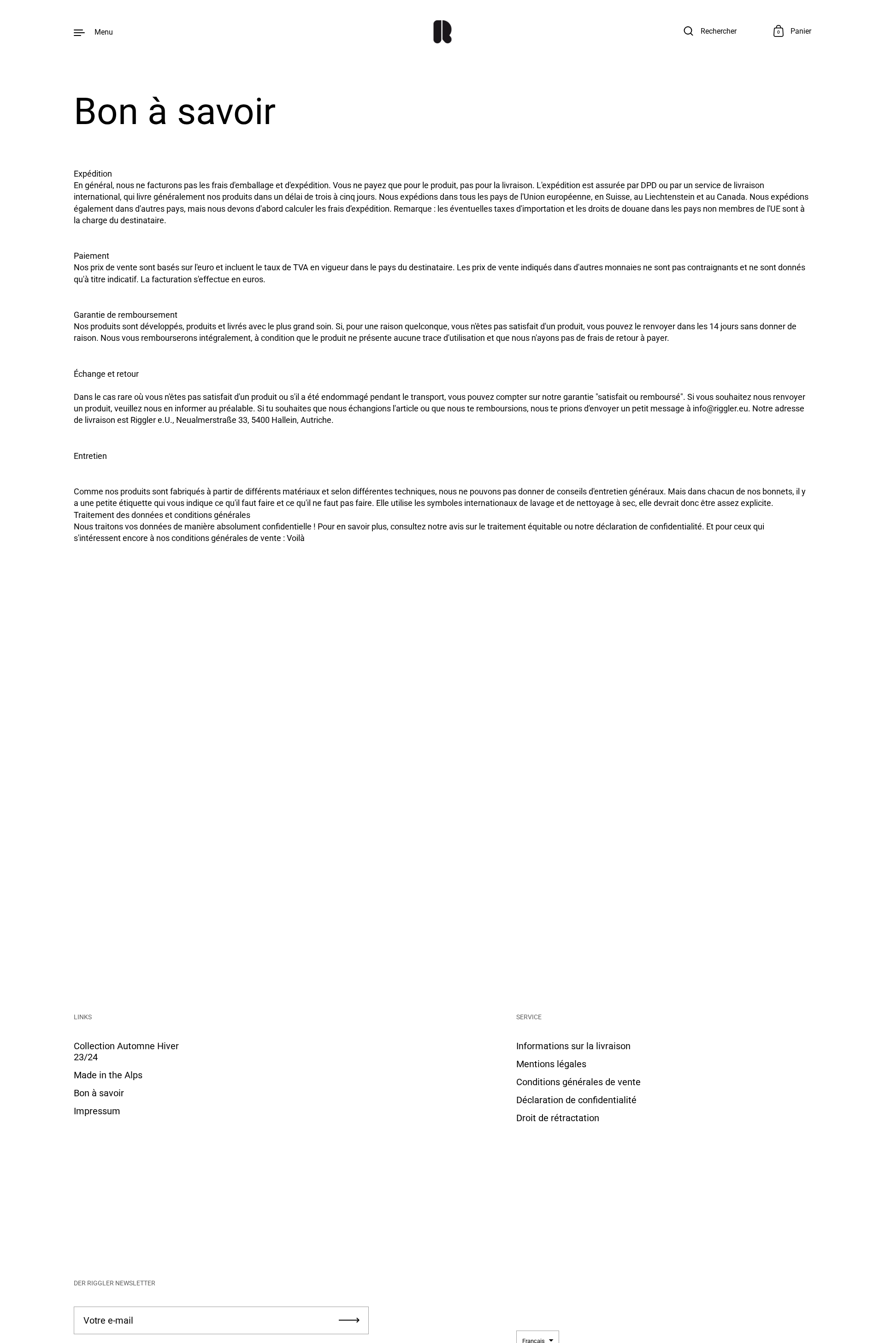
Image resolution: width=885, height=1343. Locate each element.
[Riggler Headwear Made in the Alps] (443, 31)
